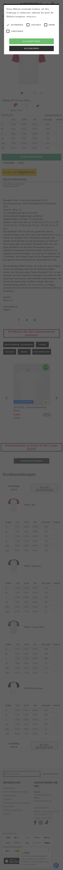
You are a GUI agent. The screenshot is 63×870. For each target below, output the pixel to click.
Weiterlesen (31, 17)
